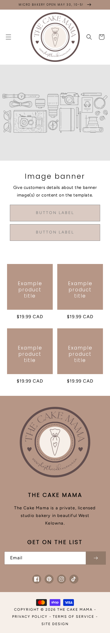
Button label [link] (55, 212)
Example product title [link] (30, 289)
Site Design (55, 624)
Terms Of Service (73, 616)
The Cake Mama (75, 609)
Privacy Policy (30, 616)
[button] (8, 37)
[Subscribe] (95, 558)
